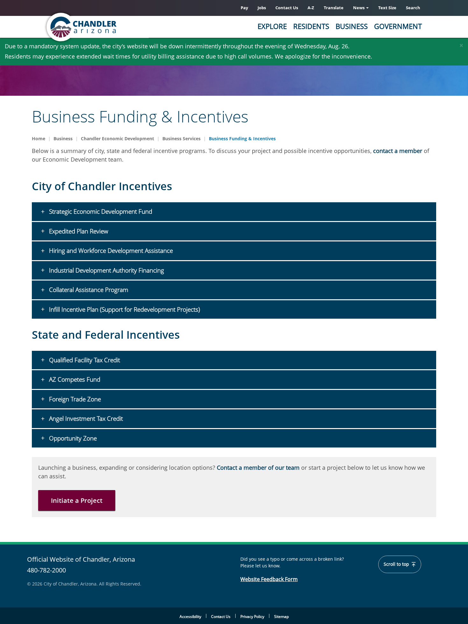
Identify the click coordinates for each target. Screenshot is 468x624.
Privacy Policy (252, 616)
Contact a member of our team (258, 467)
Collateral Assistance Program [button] (87, 290)
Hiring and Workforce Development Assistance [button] (110, 250)
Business (352, 26)
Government (398, 26)
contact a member (397, 151)
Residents (311, 26)
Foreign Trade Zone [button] (74, 399)
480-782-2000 (46, 570)
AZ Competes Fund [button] (73, 379)
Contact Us (286, 7)
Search (413, 7)
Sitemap (281, 616)
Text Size (387, 7)
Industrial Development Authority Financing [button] (105, 270)
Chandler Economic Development (117, 138)
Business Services (181, 138)
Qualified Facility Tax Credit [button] (83, 360)
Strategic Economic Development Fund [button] (99, 211)
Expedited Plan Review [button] (77, 231)
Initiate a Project (77, 500)
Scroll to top (397, 564)
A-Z (311, 7)
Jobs (262, 7)
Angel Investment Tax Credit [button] (85, 418)
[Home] (106, 27)
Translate (334, 7)
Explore (272, 26)
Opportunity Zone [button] (72, 438)
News (359, 7)
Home (38, 138)
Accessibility (190, 616)
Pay (244, 7)
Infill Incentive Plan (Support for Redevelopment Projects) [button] (123, 309)
